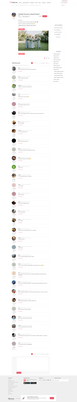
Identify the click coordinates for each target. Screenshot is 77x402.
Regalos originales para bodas (58, 77)
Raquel (19, 246)
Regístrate (65, 2)
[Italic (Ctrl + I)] (19, 358)
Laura (19, 308)
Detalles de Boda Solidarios (58, 73)
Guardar (40, 16)
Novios (40, 2)
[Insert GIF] (29, 358)
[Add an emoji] (24, 358)
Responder (45, 16)
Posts (27, 5)
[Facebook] (40, 380)
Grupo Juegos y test (22, 5)
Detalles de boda (56, 69)
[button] (45, 58)
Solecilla (19, 130)
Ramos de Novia (55, 81)
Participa (52, 398)
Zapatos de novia (56, 55)
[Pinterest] (44, 380)
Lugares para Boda (26, 2)
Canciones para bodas (56, 59)
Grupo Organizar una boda (58, 27)
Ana (19, 290)
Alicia (19, 255)
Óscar (19, 281)
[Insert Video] (28, 358)
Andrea (19, 316)
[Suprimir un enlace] (21, 358)
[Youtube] (48, 380)
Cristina (19, 325)
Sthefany (19, 85)
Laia (19, 299)
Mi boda (20, 2)
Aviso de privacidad (11, 383)
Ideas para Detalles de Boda (58, 75)
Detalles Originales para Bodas (58, 71)
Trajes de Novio (55, 63)
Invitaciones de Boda (56, 65)
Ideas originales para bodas (57, 67)
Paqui (19, 184)
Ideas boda (44, 2)
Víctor (19, 94)
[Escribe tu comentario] (32, 365)
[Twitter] (42, 380)
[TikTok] (50, 380)
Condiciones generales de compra (13, 382)
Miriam (19, 15)
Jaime (19, 76)
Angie (19, 201)
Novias (36, 2)
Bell (18, 121)
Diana (19, 334)
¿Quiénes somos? (10, 391)
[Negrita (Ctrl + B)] (17, 358)
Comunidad (48, 2)
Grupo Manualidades (57, 34)
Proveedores (32, 2)
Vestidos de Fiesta (56, 79)
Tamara (19, 237)
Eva (18, 210)
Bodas (13, 5)
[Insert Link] (22, 358)
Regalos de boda (56, 61)
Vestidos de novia (56, 57)
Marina (19, 148)
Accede (62, 2)
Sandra (19, 219)
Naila (19, 166)
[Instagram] (46, 380)
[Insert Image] (26, 358)
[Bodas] (14, 3)
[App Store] (27, 383)
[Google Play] (33, 383)
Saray (19, 157)
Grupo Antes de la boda (58, 32)
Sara (19, 112)
